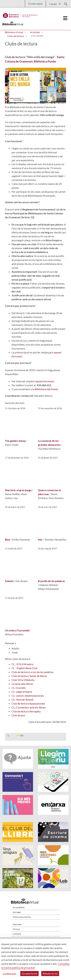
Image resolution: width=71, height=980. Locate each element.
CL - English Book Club (24, 668)
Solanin (9, 580)
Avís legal (17, 912)
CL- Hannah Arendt (23, 699)
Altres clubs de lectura (17, 658)
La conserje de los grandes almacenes (49, 442)
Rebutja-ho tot (50, 973)
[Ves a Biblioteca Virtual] (20, 15)
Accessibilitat (19, 907)
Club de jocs (18, 715)
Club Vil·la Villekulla (23, 679)
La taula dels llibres (22, 683)
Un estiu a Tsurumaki (17, 630)
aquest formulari (44, 381)
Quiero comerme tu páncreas (49, 492)
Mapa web (17, 924)
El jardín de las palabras (51, 580)
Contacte (17, 934)
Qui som (16, 929)
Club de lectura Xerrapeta (26, 711)
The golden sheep (15, 440)
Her (40, 539)
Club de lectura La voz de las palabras (32, 672)
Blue (7, 539)
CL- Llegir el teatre (22, 691)
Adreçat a (10, 643)
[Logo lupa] (65, 3)
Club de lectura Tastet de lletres (29, 675)
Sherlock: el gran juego (18, 490)
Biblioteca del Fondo (46, 389)
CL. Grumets (19, 687)
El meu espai (35, 3)
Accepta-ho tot (29, 973)
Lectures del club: (15, 402)
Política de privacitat (22, 917)
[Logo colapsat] (65, 18)
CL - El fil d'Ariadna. (23, 664)
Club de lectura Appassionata (28, 703)
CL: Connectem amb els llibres (29, 707)
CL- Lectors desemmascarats (28, 695)
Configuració (9, 973)
